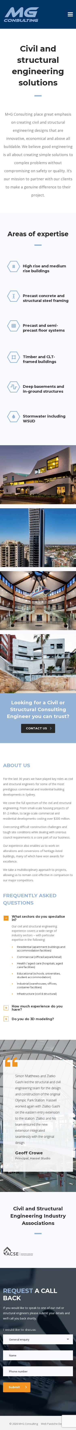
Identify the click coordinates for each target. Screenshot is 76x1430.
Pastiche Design (57, 1424)
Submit (14, 1387)
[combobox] (38, 1339)
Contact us (36, 728)
